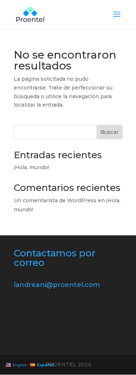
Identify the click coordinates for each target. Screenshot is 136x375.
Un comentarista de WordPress (55, 200)
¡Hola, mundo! (31, 167)
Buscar (109, 132)
